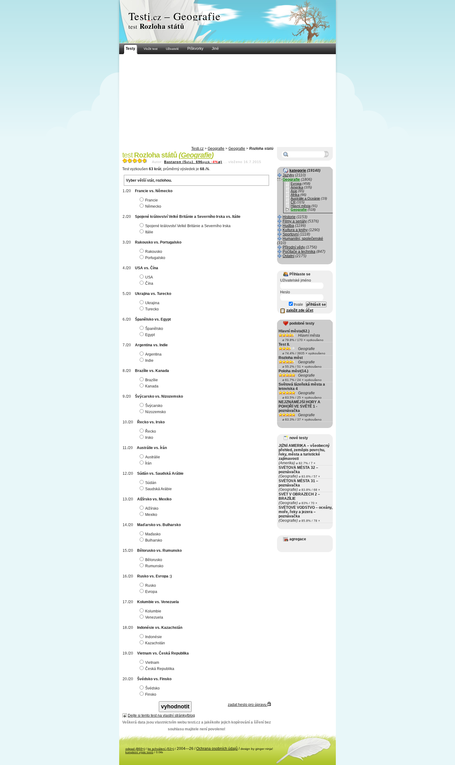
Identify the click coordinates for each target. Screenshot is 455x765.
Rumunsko (154, 566)
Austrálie (152, 457)
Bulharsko (153, 540)
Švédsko (152, 688)
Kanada (151, 386)
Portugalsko (155, 258)
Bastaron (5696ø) (193, 162)
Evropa (151, 592)
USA (149, 277)
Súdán (150, 483)
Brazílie (151, 380)
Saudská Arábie (158, 489)
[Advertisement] (227, 100)
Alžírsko (151, 508)
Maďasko (153, 534)
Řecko (150, 431)
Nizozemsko (155, 412)
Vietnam (152, 662)
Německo (153, 206)
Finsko (150, 694)
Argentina (153, 354)
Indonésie (153, 637)
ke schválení (161, 748)
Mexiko (151, 514)
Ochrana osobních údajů (217, 748)
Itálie (149, 232)
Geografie (216, 148)
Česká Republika (159, 669)
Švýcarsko (153, 406)
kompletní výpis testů (139, 752)
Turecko (152, 309)
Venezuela (154, 617)
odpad (135, 748)
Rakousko (153, 251)
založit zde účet (299, 310)
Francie (151, 200)
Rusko (150, 585)
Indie (149, 360)
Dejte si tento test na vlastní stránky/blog (161, 715)
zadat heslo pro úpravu (247, 704)
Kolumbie (153, 611)
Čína (149, 283)
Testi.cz (197, 148)
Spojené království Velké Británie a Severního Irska (188, 226)
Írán (148, 463)
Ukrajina (152, 303)
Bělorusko (153, 560)
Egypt (150, 335)
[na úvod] (227, 21)
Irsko (149, 437)
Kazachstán (155, 643)
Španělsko (154, 328)
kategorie (297, 170)
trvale (298, 304)
